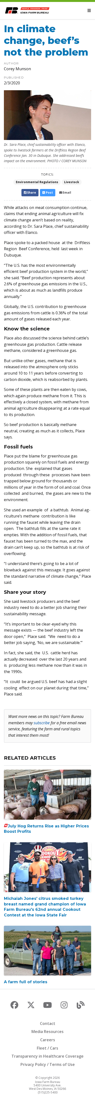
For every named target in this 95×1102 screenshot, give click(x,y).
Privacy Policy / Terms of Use (47, 1064)
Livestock (71, 182)
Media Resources (47, 1031)
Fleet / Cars (47, 1048)
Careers (47, 1039)
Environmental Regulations (37, 182)
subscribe (42, 722)
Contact (47, 1023)
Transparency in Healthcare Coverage (47, 1056)
